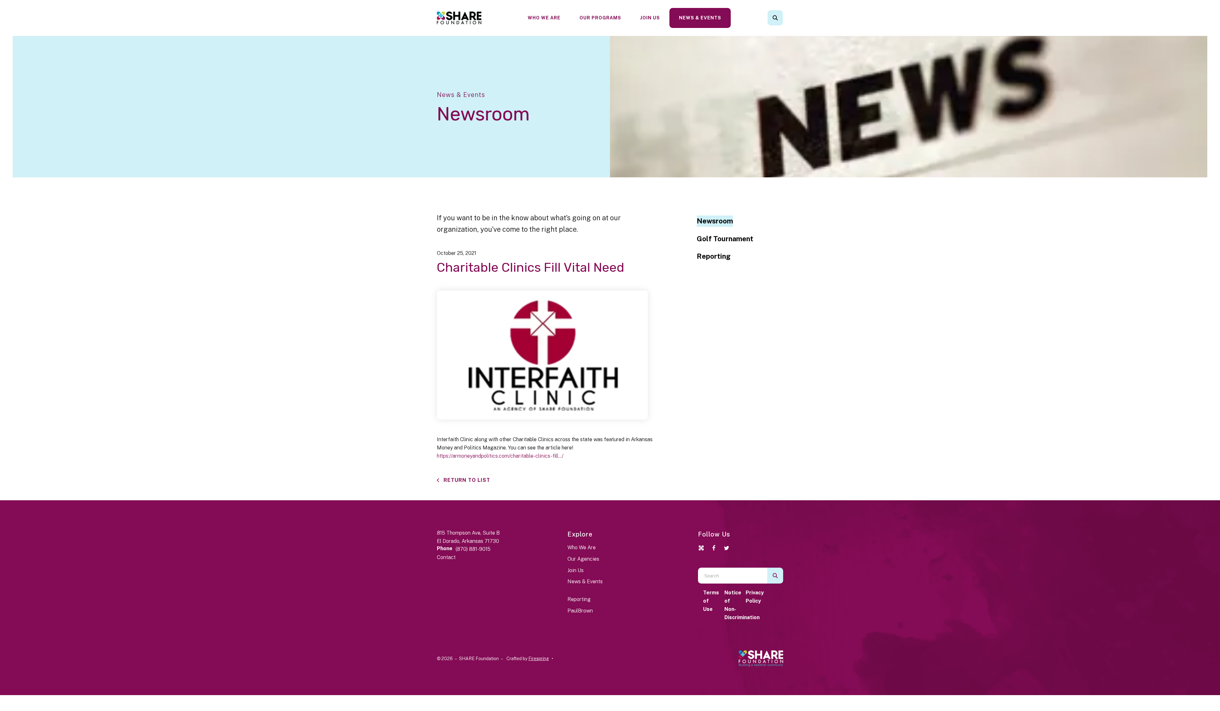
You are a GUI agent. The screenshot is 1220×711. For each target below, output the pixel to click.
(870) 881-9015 (473, 549)
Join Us (650, 17)
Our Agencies (583, 559)
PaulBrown (580, 611)
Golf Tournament (725, 239)
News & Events (700, 17)
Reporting (714, 256)
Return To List (466, 480)
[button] (775, 17)
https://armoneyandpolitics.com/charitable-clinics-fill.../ (500, 456)
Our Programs (600, 17)
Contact (446, 557)
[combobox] (783, 18)
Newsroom (715, 221)
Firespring (538, 658)
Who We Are (544, 17)
